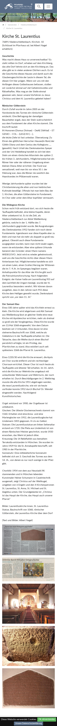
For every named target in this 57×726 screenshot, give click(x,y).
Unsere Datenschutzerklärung (28, 723)
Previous (4, 18)
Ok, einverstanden (47, 719)
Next (53, 18)
